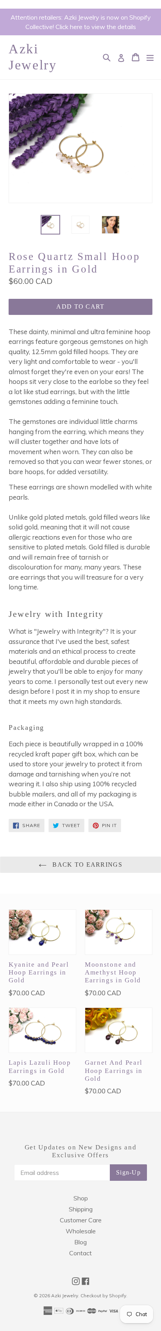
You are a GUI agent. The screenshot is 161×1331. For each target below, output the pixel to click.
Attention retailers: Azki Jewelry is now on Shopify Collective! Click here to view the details (81, 22)
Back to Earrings (86, 864)
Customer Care (81, 1220)
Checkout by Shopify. (103, 1295)
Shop (80, 1198)
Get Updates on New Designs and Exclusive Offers (81, 1151)
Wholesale (81, 1231)
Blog (80, 1242)
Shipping (81, 1209)
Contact (80, 1253)
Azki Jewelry (33, 57)
